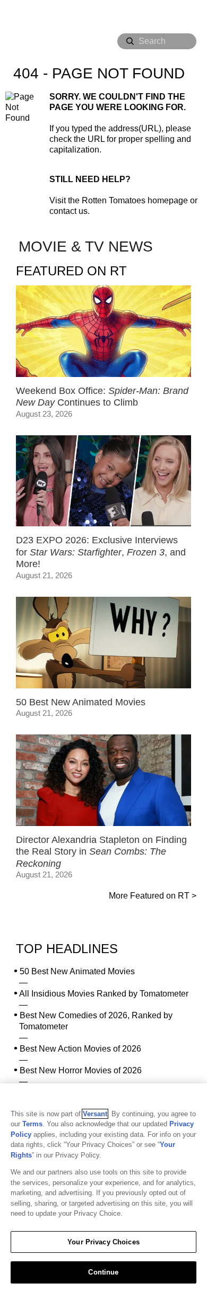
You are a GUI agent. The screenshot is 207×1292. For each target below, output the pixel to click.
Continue (103, 1272)
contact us (68, 211)
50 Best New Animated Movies (77, 971)
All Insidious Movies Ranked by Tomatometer (103, 993)
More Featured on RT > (152, 895)
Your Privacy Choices (103, 1242)
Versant (95, 1114)
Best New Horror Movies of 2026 (81, 1070)
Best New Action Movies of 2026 (80, 1048)
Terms (32, 1124)
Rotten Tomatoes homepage (135, 200)
